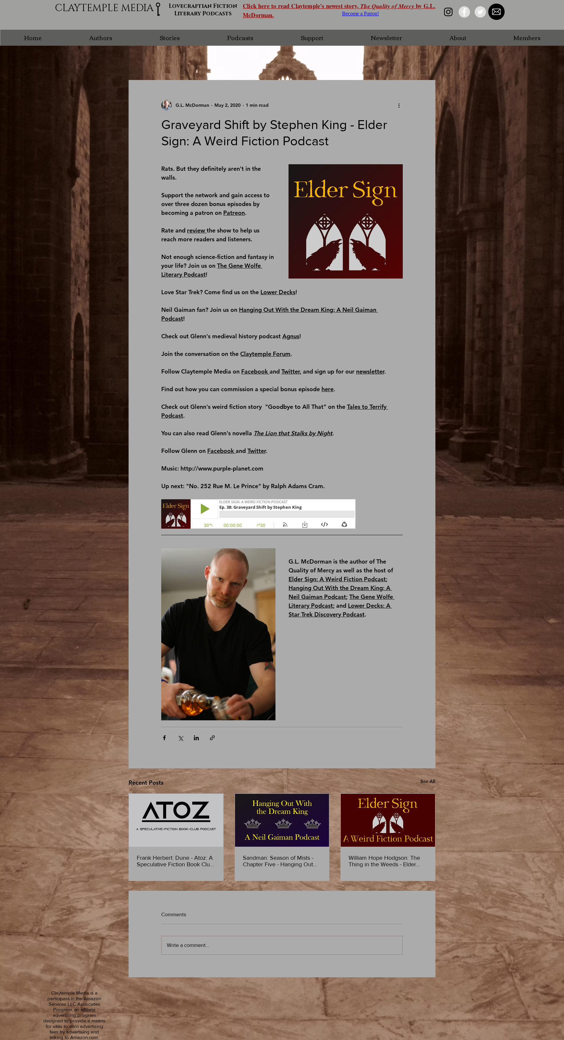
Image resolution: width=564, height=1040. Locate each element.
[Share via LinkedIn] (196, 738)
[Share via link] (212, 738)
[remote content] (258, 514)
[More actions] (399, 105)
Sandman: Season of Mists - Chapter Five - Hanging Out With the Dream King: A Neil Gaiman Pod (279, 861)
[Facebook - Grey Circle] (464, 12)
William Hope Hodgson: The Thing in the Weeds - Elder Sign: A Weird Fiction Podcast (386, 861)
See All (427, 781)
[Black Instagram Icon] (448, 12)
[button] (100, 38)
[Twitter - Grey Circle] (480, 12)
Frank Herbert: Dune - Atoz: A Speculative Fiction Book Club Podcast (175, 861)
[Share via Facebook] (164, 738)
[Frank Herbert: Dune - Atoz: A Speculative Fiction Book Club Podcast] (176, 820)
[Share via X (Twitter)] (180, 738)
